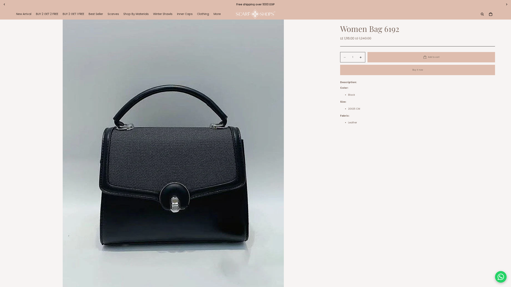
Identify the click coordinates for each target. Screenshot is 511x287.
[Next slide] (506, 4)
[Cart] (490, 14)
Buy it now (417, 69)
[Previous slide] (4, 4)
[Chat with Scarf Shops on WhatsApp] (501, 277)
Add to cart (434, 57)
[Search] (482, 14)
